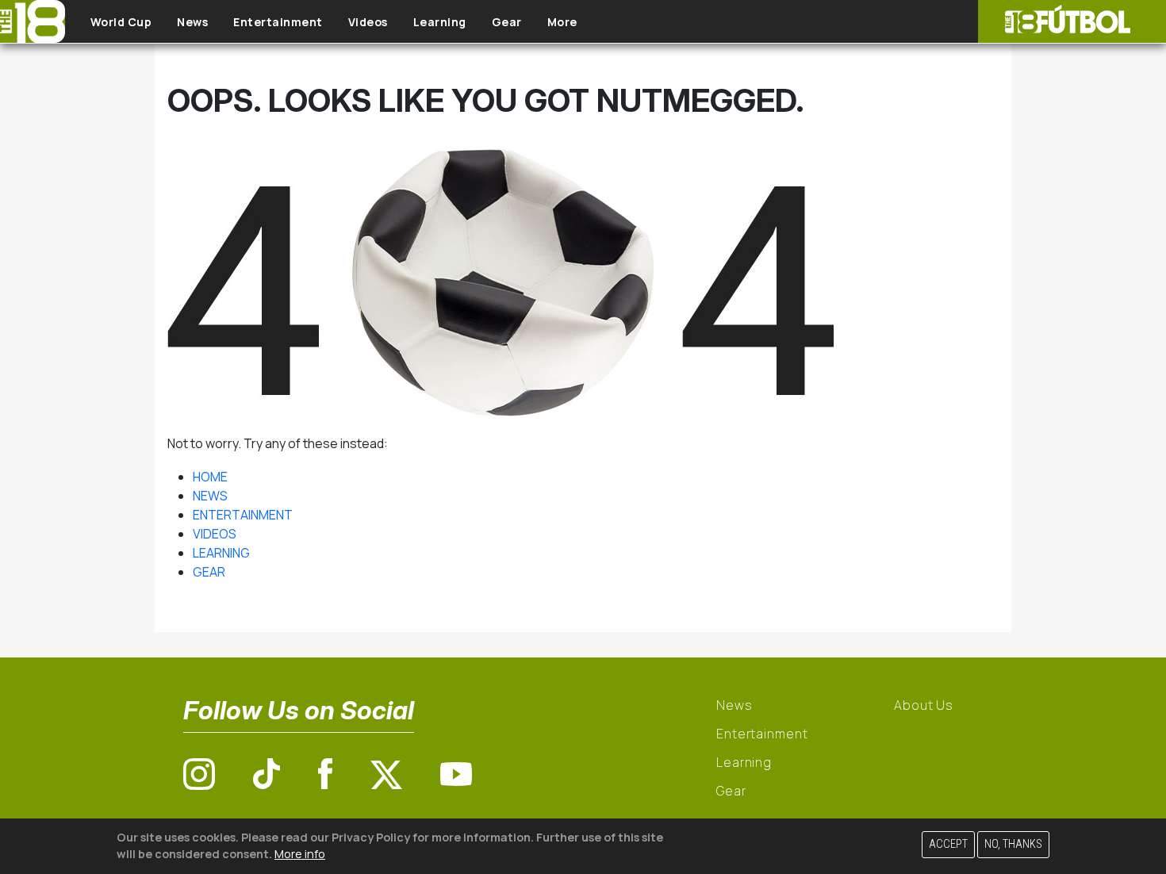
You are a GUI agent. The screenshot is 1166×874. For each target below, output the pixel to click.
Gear (507, 21)
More (562, 21)
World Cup (121, 21)
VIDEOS (214, 533)
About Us (923, 705)
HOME (210, 476)
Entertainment (278, 21)
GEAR (209, 572)
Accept (948, 844)
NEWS (210, 495)
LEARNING (221, 553)
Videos (368, 21)
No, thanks (1013, 844)
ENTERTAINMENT (243, 514)
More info (299, 853)
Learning (439, 21)
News (192, 21)
